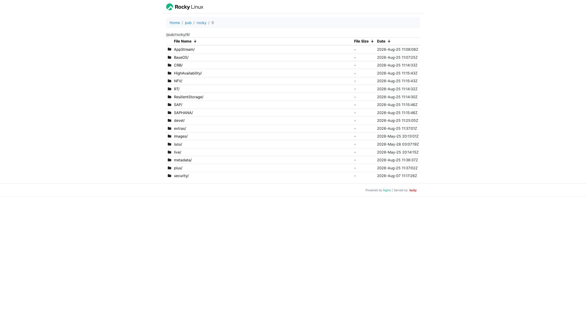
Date (381, 41)
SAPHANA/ (183, 112)
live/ (177, 152)
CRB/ (178, 65)
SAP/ (178, 104)
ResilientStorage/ (188, 97)
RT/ (177, 89)
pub (188, 22)
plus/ (178, 168)
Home (175, 22)
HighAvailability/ (188, 73)
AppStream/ (184, 49)
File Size (361, 41)
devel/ (179, 120)
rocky (201, 22)
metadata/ (183, 160)
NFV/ (178, 81)
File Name (183, 41)
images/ (181, 136)
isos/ (178, 144)
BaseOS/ (181, 57)
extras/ (180, 128)
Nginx (387, 190)
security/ (181, 175)
